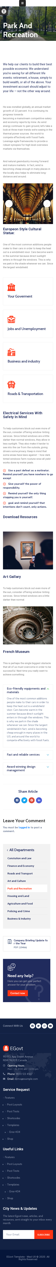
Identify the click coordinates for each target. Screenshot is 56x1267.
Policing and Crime (18, 911)
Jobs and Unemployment (27, 329)
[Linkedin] (39, 800)
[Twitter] (24, 800)
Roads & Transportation (25, 394)
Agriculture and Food (20, 903)
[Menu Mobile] (22, 3)
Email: (22, 1078)
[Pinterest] (32, 800)
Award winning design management (21, 768)
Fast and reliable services (23, 754)
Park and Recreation (19, 888)
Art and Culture (16, 881)
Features (10, 1097)
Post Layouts (14, 1104)
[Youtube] (50, 1026)
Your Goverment (20, 296)
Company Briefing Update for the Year (31, 942)
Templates (13, 1125)
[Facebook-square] (32, 1026)
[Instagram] (44, 1026)
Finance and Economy (20, 866)
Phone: (20, 1073)
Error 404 (14, 1131)
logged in (24, 827)
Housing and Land (18, 896)
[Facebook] (17, 800)
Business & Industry (19, 918)
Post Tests (13, 1111)
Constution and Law (19, 858)
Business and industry (24, 361)
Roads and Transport (20, 873)
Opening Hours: (16, 1065)
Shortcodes (13, 1118)
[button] (4, 11)
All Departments (21, 850)
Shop (10, 1138)
